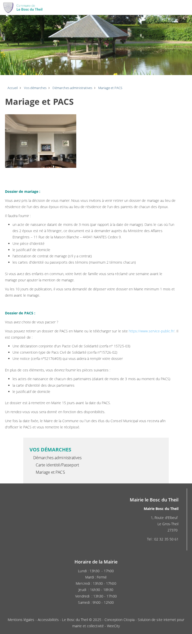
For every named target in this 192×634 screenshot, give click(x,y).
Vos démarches (51, 449)
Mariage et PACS (50, 472)
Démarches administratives (57, 457)
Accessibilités (48, 619)
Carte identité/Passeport (57, 465)
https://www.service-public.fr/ (152, 331)
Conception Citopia (119, 619)
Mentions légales (21, 619)
